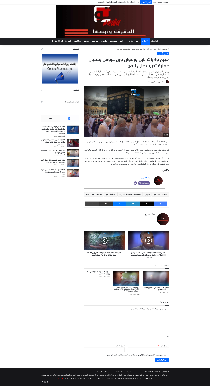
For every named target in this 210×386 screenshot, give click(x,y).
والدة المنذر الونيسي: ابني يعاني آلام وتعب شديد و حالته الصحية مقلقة (53, 161)
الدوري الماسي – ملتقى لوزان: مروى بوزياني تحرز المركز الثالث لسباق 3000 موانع (53, 142)
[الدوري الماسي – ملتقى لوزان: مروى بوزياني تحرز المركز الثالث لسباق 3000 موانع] (73, 143)
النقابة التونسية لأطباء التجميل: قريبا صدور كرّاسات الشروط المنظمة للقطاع (53, 172)
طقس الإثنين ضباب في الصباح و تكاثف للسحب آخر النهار (156, 288)
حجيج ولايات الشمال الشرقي (129, 194)
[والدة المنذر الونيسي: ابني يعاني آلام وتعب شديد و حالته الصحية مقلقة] (73, 163)
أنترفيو (86, 41)
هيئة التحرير (162, 82)
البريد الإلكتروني (163, 345)
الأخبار (145, 41)
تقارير (131, 41)
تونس (147, 194)
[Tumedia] (105, 21)
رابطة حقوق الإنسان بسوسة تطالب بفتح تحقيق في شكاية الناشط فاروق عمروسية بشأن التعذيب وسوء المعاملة (53, 130)
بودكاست (77, 41)
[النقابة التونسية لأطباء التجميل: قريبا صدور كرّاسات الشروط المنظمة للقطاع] (73, 173)
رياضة (122, 41)
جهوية (159, 54)
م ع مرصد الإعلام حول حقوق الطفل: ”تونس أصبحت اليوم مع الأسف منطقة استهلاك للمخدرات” (126, 289)
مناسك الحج (110, 194)
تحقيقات (113, 41)
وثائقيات (104, 41)
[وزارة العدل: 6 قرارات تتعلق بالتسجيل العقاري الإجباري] (73, 153)
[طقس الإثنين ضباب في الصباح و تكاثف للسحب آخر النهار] (156, 278)
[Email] (135, 183)
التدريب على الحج (160, 194)
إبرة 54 (68, 41)
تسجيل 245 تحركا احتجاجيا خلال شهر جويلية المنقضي (98, 272)
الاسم (166, 336)
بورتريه (95, 41)
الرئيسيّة (154, 41)
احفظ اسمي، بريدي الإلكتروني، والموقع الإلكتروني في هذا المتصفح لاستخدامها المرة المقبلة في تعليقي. (136, 355)
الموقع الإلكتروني (119, 345)
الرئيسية (165, 49)
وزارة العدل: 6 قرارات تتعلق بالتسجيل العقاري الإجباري (53, 151)
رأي (137, 41)
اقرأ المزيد (60, 378)
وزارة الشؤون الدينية (93, 194)
